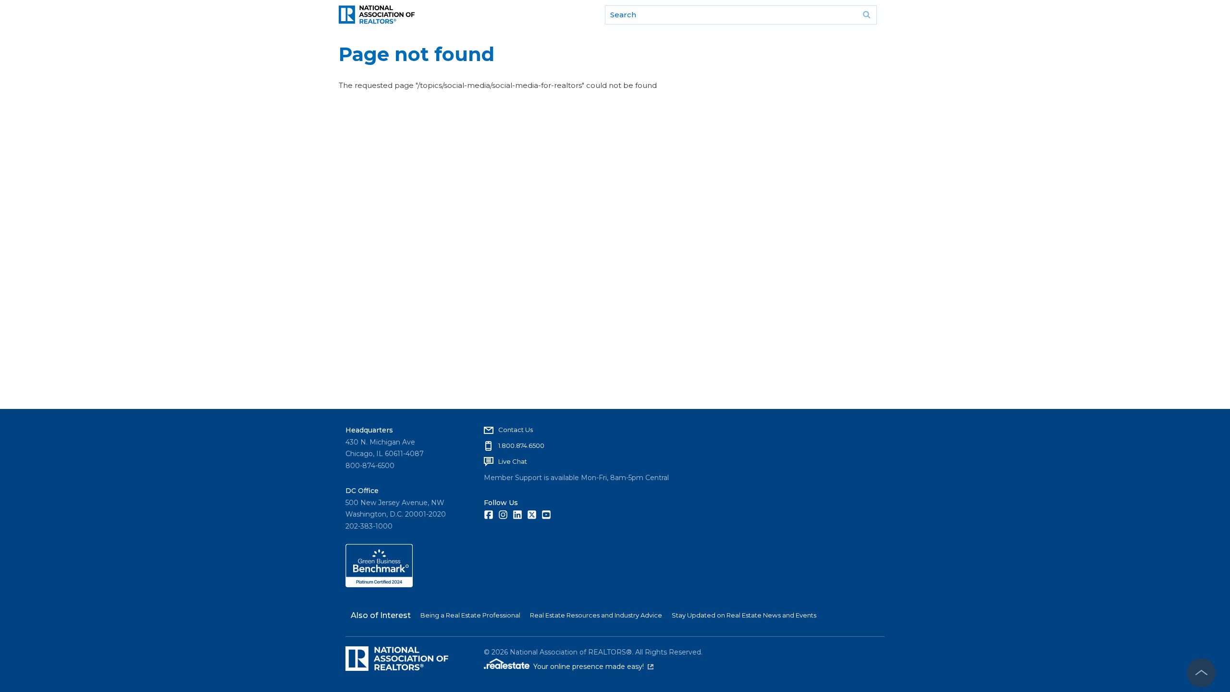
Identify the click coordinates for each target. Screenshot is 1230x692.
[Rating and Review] (379, 585)
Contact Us (515, 429)
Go (866, 15)
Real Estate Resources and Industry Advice (596, 615)
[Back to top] (1201, 672)
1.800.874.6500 (521, 445)
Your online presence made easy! (593, 666)
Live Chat (512, 461)
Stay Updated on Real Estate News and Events (744, 615)
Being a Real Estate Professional (470, 615)
